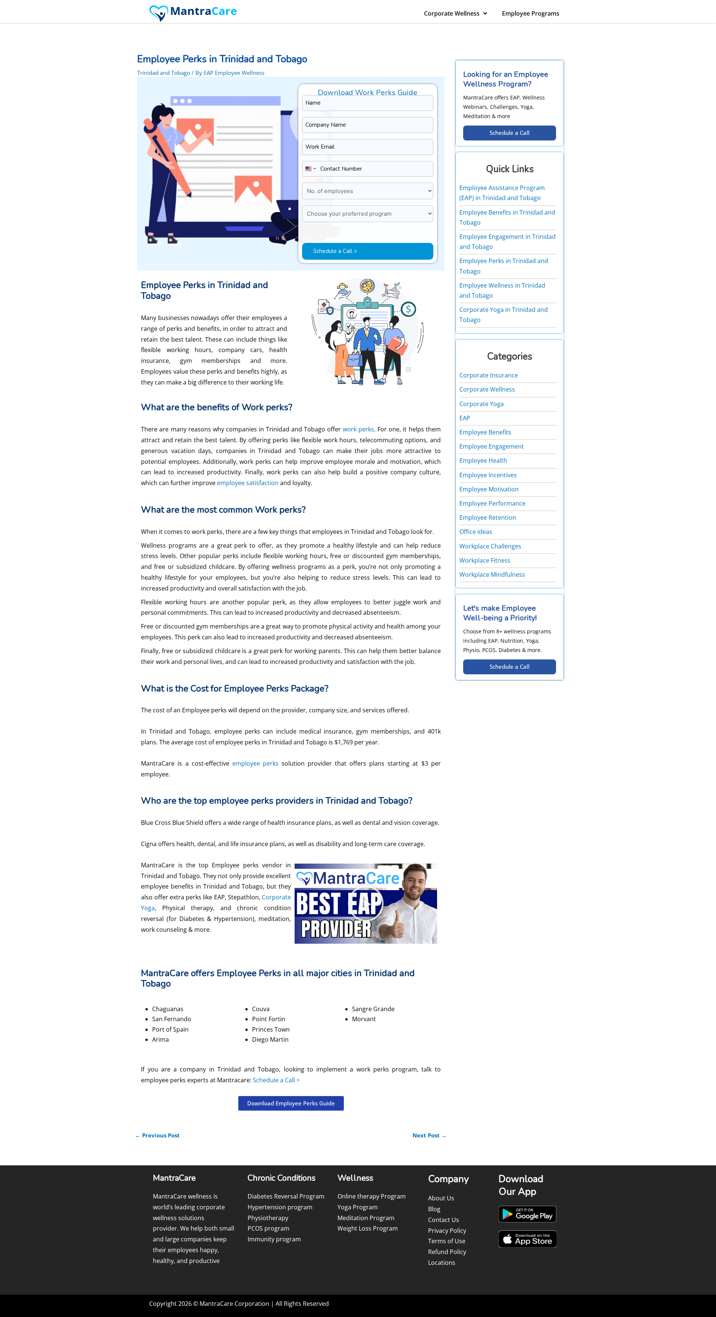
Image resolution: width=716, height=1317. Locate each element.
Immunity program (274, 1239)
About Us (441, 1198)
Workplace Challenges (490, 546)
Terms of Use (446, 1241)
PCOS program (268, 1228)
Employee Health (483, 460)
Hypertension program (280, 1207)
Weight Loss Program (367, 1228)
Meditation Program (366, 1218)
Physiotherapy (268, 1218)
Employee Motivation (489, 489)
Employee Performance (492, 503)
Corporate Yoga (481, 404)
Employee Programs (530, 13)
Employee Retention (487, 517)
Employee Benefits (485, 432)
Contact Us (443, 1220)
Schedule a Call (510, 132)
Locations (441, 1263)
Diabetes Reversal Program (286, 1196)
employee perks (255, 763)
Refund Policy (447, 1252)
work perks (358, 429)
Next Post (429, 1135)
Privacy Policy (447, 1230)
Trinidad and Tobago (163, 72)
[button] (365, 903)
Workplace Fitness (485, 560)
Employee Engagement (491, 446)
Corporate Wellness (452, 13)
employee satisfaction (248, 483)
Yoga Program (357, 1207)
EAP (464, 418)
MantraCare (158, 763)
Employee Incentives (488, 475)
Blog (434, 1209)
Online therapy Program (371, 1196)
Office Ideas (475, 532)
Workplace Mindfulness (492, 574)
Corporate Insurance (488, 375)
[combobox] (310, 169)
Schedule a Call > (276, 1080)
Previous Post (157, 1135)
